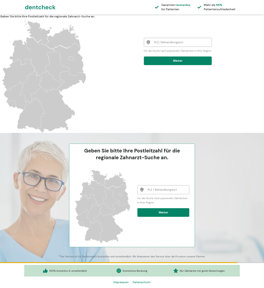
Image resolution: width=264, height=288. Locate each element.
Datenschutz (141, 282)
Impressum (121, 282)
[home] (40, 7)
